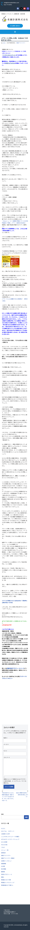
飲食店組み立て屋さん (7, 885)
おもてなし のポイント (7, 831)
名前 (5, 738)
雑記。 (3, 877)
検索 (2, 814)
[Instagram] (28, 8)
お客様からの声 (5, 834)
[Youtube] (24, 8)
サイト (5, 751)
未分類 (3, 866)
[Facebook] (18, 8)
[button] (15, 31)
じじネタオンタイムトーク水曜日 (10, 836)
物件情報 (3, 869)
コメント (7, 757)
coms (4, 43)
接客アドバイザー (21, 43)
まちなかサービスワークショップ (10, 839)
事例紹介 (3, 853)
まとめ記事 (4, 842)
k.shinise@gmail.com (9, 55)
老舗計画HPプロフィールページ (15, 668)
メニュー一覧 (4, 850)
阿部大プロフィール (6, 874)
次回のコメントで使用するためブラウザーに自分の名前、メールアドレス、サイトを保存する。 (15, 781)
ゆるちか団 (4, 844)
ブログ (3, 847)
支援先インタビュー (6, 861)
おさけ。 (3, 828)
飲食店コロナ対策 (6, 880)
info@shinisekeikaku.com (11, 2)
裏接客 (3, 871)
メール (6, 744)
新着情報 (3, 863)
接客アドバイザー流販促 (7, 858)
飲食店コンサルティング (7, 882)
